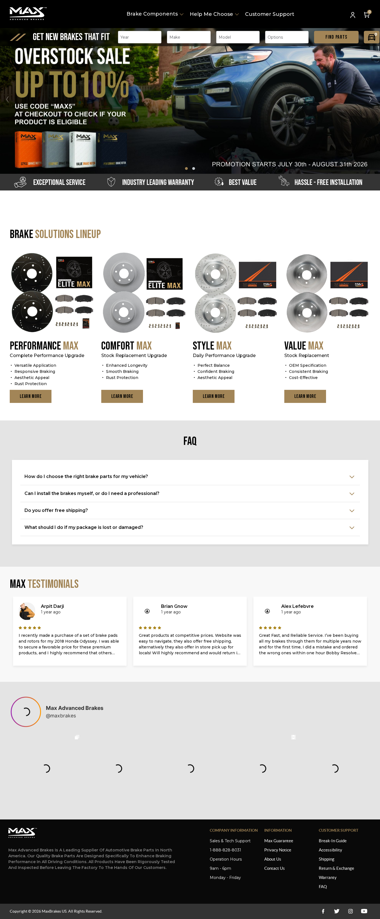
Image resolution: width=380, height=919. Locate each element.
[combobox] (139, 37)
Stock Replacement (306, 355)
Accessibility (330, 850)
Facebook (323, 911)
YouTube (350, 911)
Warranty (328, 877)
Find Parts (336, 37)
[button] (372, 99)
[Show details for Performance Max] (53, 293)
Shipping (326, 859)
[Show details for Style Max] (236, 293)
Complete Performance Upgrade (47, 355)
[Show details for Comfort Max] (144, 293)
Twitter (337, 911)
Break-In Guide (333, 840)
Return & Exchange (336, 868)
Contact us (274, 868)
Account (353, 15)
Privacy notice (277, 850)
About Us (272, 859)
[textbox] (126, 37)
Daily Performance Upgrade (224, 355)
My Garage (371, 37)
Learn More (31, 396)
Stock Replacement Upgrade (134, 355)
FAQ (323, 886)
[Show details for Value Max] (327, 293)
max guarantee (278, 840)
